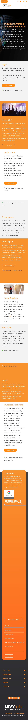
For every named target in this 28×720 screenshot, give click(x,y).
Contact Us (4, 1)
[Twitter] (20, 1)
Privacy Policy (8, 713)
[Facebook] (17, 1)
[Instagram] (23, 1)
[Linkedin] (26, 1)
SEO (10, 316)
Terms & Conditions (18, 713)
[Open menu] (24, 6)
